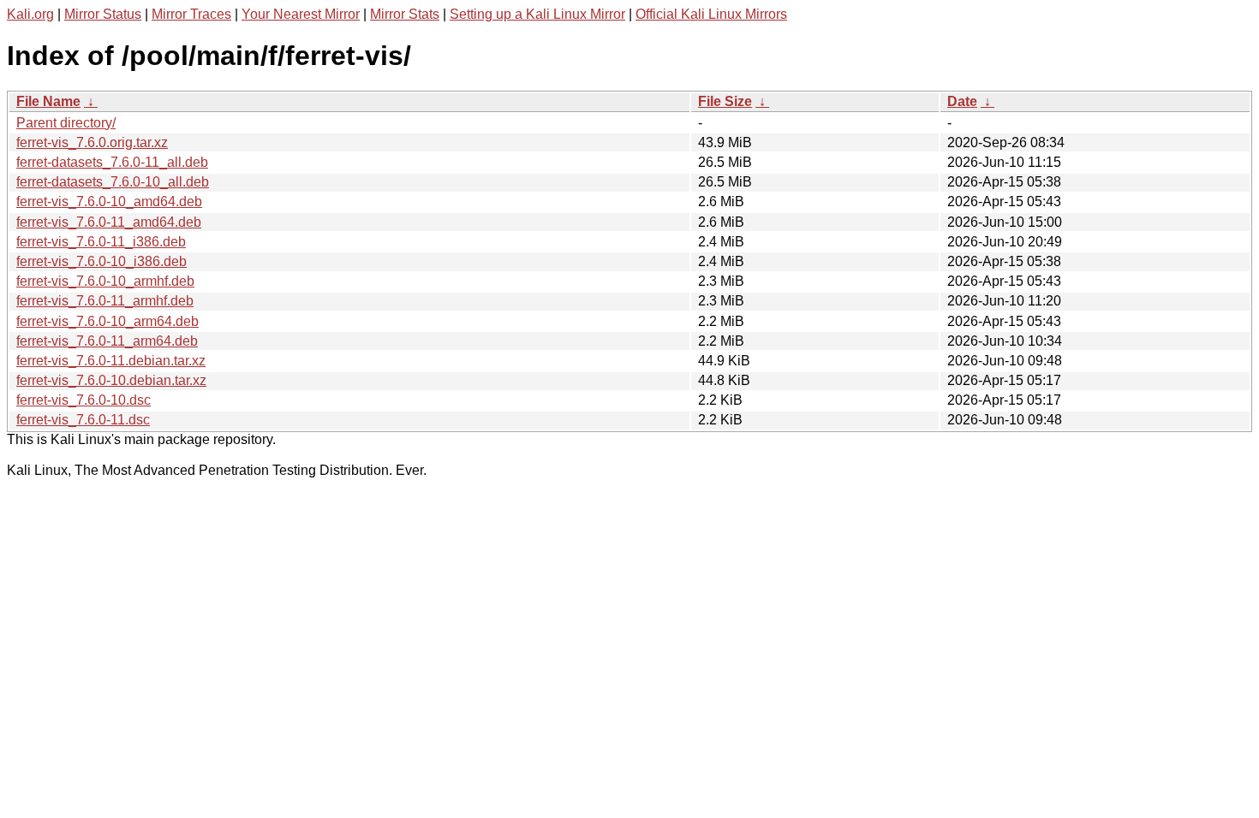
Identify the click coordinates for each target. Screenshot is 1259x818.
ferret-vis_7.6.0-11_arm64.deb (107, 341)
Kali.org (30, 14)
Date (962, 101)
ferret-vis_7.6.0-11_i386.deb (101, 241)
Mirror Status (102, 14)
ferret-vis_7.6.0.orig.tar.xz (92, 142)
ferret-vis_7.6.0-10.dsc (83, 400)
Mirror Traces (191, 14)
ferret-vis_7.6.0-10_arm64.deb (107, 321)
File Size (725, 101)
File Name (48, 101)
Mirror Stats (404, 14)
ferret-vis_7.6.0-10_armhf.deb (105, 281)
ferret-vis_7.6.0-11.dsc (83, 419)
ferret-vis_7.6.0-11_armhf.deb (105, 300)
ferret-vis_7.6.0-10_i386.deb (101, 261)
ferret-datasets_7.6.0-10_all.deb (112, 182)
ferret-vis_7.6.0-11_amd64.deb (108, 222)
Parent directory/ (66, 123)
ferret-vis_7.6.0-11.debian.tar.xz (111, 360)
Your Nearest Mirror (301, 14)
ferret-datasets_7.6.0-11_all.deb (112, 162)
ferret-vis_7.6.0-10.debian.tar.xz (111, 380)
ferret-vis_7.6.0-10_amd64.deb (109, 201)
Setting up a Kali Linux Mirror (537, 14)
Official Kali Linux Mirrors (711, 14)
